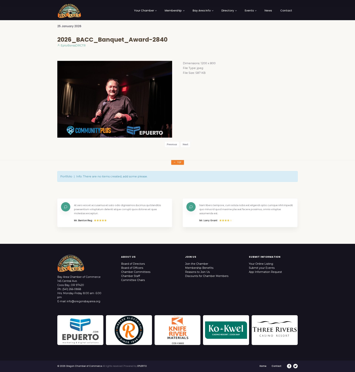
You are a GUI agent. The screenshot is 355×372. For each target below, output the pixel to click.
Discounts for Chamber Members (206, 276)
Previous (172, 144)
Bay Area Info (202, 10)
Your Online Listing (261, 263)
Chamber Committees (135, 272)
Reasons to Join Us (197, 272)
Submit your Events (262, 268)
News (268, 10)
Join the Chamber (196, 263)
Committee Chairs (133, 280)
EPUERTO (142, 366)
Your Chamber (144, 10)
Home (263, 366)
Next (185, 144)
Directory (228, 10)
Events (249, 10)
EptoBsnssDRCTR (73, 45)
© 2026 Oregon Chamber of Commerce (79, 366)
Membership (173, 10)
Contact (286, 10)
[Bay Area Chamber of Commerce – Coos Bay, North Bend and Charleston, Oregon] (69, 10)
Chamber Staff (130, 276)
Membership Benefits (199, 268)
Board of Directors (133, 263)
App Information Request (265, 272)
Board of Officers (132, 268)
